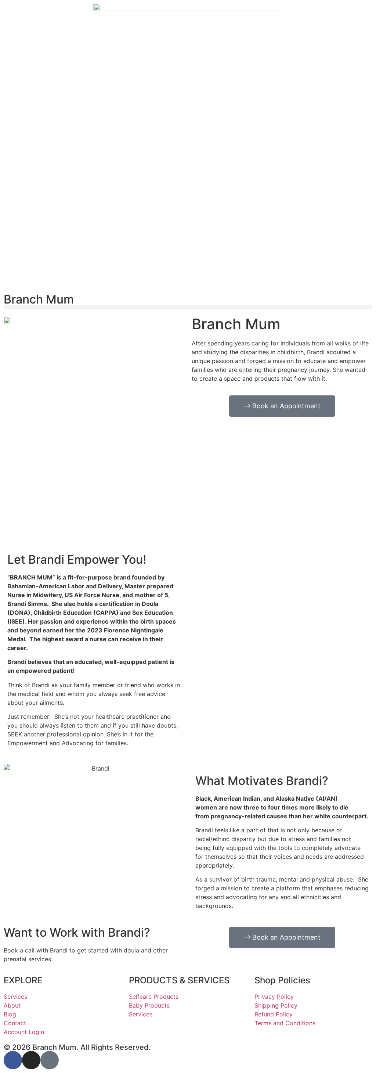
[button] (188, 307)
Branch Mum (39, 299)
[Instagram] (31, 1060)
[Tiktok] (49, 1060)
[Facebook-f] (13, 1060)
